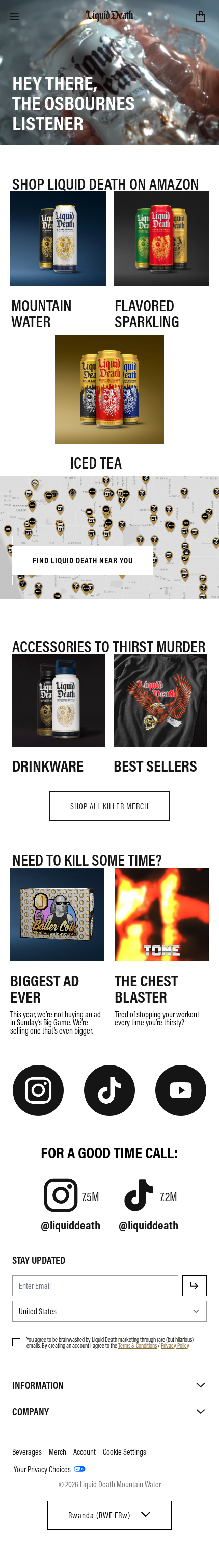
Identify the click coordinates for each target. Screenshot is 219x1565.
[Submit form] (194, 1286)
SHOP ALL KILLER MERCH (109, 806)
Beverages (27, 1452)
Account (84, 1452)
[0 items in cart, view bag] (201, 16)
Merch (57, 1452)
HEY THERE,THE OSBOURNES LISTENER (73, 102)
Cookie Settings (124, 1452)
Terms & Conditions (137, 1345)
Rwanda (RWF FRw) (99, 1515)
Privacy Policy (175, 1345)
